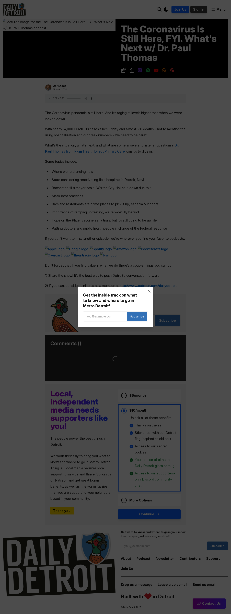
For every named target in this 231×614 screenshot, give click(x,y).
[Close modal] (149, 291)
